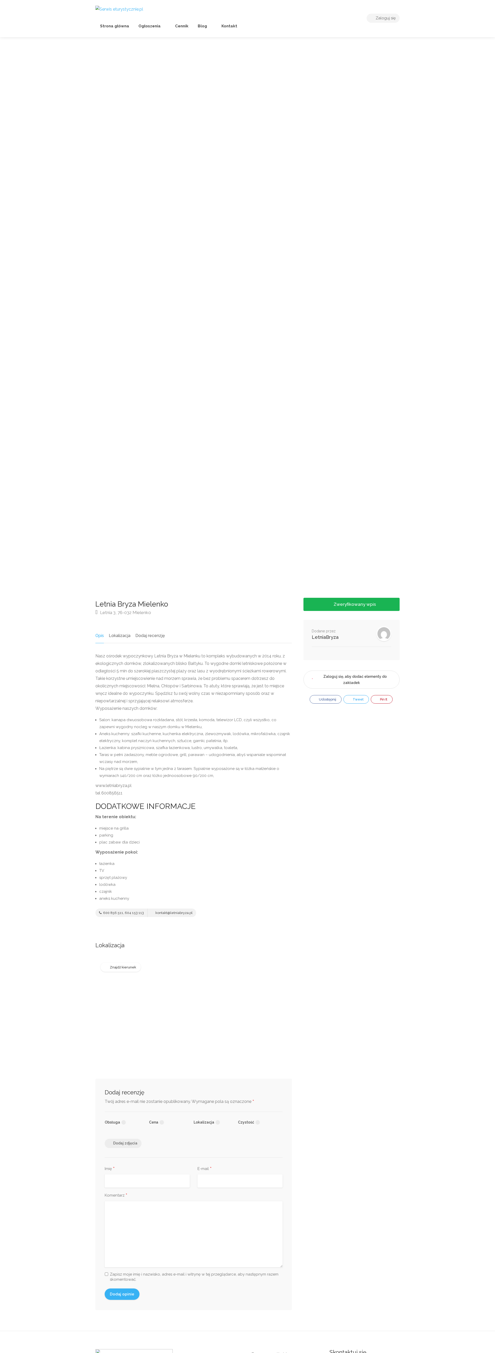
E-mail (204, 1169)
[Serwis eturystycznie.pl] (119, 8)
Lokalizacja (119, 635)
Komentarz (116, 1195)
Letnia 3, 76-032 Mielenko (125, 612)
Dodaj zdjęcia (125, 1143)
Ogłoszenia (149, 26)
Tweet (358, 699)
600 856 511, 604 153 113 (123, 913)
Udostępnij (327, 699)
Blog (202, 26)
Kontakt (228, 26)
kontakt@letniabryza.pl (174, 913)
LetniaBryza (325, 637)
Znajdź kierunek (123, 967)
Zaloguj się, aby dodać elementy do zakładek (355, 679)
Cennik (181, 26)
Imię (110, 1169)
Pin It (383, 699)
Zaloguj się (385, 18)
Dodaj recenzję (150, 635)
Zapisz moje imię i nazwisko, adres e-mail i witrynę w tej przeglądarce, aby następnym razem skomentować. (194, 1277)
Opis (99, 635)
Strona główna (114, 26)
